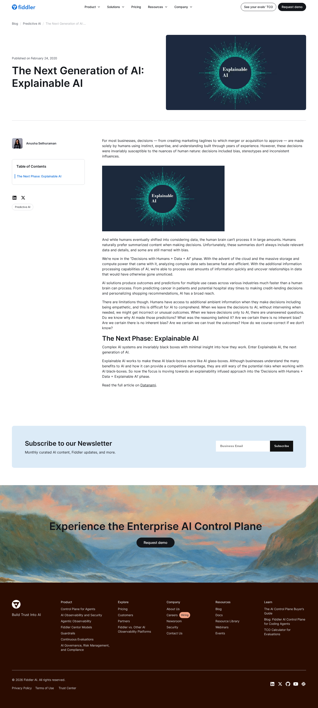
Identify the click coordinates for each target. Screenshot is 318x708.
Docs (219, 615)
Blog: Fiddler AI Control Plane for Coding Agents (284, 621)
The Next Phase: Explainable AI (39, 176)
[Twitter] (23, 197)
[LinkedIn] (14, 197)
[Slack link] (303, 684)
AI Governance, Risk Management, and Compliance (85, 647)
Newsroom (174, 621)
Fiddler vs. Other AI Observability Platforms (134, 629)
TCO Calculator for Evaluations (277, 632)
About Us (173, 609)
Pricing (136, 7)
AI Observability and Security (81, 615)
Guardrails (68, 633)
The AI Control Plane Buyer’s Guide (284, 611)
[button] (92, 7)
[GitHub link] (288, 684)
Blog (218, 609)
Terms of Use (44, 688)
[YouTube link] (295, 684)
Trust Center (67, 688)
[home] (24, 7)
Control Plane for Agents (78, 609)
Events (220, 633)
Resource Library (227, 621)
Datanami (148, 385)
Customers (125, 615)
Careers (172, 615)
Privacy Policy (22, 688)
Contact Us (174, 633)
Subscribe (281, 446)
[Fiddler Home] (16, 604)
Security (172, 627)
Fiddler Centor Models (76, 627)
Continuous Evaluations (77, 639)
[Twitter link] (280, 684)
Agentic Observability (76, 621)
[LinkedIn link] (272, 684)
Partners (124, 621)
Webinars (221, 627)
